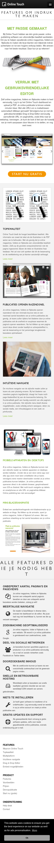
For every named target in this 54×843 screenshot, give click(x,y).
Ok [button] (27, 838)
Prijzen (6, 786)
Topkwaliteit (8, 752)
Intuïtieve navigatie (11, 759)
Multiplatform (9, 755)
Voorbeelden (8, 782)
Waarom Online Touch (13, 748)
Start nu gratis (27, 174)
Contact (6, 809)
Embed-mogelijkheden (13, 766)
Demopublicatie (10, 789)
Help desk (7, 805)
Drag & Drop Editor (11, 762)
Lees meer (8, 258)
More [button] (34, 830)
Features (7, 778)
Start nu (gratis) (10, 793)
